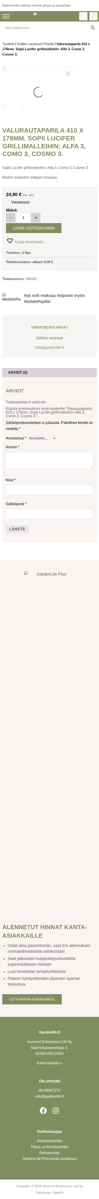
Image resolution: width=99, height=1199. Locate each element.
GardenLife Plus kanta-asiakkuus (50, 1159)
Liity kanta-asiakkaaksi (32, 999)
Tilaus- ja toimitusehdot (49, 1147)
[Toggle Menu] (6, 16)
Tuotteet (8, 44)
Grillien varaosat (29, 44)
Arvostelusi (16, 438)
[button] (25, 241)
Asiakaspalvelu (49, 1141)
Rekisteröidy (49, 1153)
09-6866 (50, 1090)
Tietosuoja (43, 1192)
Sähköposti (16, 504)
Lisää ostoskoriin (34, 228)
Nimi (11, 480)
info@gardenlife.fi (49, 347)
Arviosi (12, 447)
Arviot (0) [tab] (17, 372)
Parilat (49, 44)
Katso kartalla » (49, 1063)
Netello (58, 1192)
